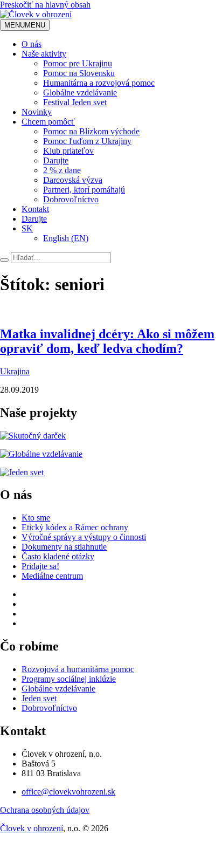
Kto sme (36, 517)
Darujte (55, 160)
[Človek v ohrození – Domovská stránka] (36, 14)
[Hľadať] (4, 260)
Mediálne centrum (52, 575)
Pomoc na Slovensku (79, 73)
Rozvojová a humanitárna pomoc (78, 669)
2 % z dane (62, 170)
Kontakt (35, 209)
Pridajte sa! (40, 566)
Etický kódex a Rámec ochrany (75, 527)
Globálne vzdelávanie (80, 92)
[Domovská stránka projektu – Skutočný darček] (33, 435)
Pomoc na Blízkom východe (91, 131)
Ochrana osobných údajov (44, 809)
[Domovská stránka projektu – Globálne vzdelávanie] (41, 453)
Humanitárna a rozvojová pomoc (99, 82)
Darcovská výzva (72, 179)
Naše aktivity (44, 53)
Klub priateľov (68, 150)
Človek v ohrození (31, 828)
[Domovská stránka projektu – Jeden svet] (22, 472)
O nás (31, 44)
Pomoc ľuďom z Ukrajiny (87, 141)
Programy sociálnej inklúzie (69, 678)
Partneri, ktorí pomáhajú (84, 189)
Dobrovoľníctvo (71, 199)
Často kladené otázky (58, 556)
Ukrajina (15, 371)
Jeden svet (39, 698)
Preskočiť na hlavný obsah (45, 4)
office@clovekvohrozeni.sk (68, 791)
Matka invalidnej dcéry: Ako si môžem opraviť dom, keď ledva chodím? (107, 341)
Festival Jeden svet (75, 102)
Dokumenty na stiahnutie (64, 546)
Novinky (37, 112)
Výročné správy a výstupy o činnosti (84, 537)
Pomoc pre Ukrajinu (77, 63)
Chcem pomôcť (48, 121)
